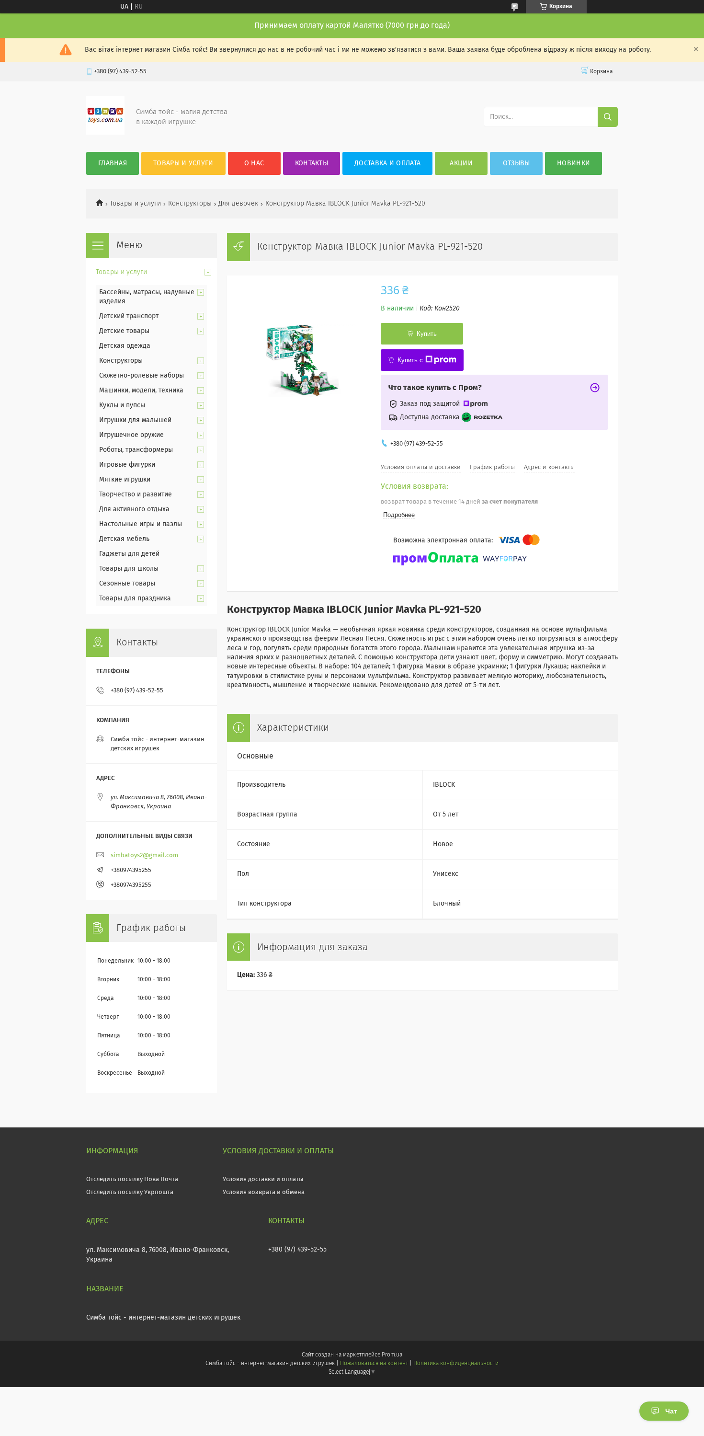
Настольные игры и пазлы (140, 524)
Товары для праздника (135, 598)
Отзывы (516, 163)
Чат (671, 1411)
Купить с (410, 360)
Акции (461, 163)
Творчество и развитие (135, 494)
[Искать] (608, 117)
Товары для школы (129, 568)
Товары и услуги (183, 163)
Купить (427, 333)
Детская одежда (124, 346)
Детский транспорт (129, 316)
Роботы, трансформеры (136, 450)
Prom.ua (392, 1355)
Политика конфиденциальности (456, 1364)
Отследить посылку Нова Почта (132, 1179)
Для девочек (238, 203)
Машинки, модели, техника (141, 390)
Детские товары (124, 331)
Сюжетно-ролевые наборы (141, 375)
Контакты (311, 163)
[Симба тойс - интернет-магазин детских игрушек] (105, 132)
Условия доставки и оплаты (263, 1179)
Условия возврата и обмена (264, 1192)
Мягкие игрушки (124, 479)
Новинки (573, 163)
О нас (254, 163)
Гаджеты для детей (129, 554)
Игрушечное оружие (131, 435)
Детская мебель (124, 539)
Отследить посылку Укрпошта (129, 1192)
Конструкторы (190, 203)
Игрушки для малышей (135, 420)
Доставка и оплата (387, 163)
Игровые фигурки (127, 464)
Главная (112, 163)
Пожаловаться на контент (374, 1364)
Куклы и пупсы (122, 405)
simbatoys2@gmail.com (144, 855)
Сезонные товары (127, 583)
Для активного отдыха (134, 509)
